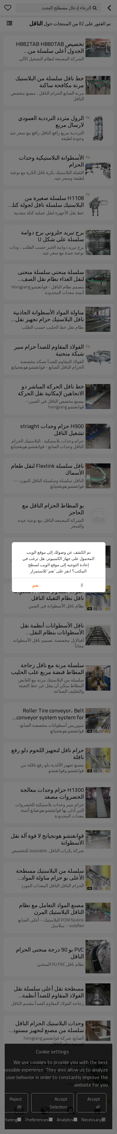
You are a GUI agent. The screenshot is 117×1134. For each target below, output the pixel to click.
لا (81, 585)
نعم (35, 585)
